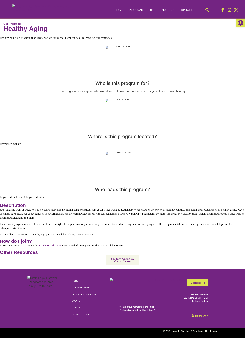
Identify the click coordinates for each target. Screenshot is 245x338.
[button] (137, 10)
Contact (77, 308)
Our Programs (12, 23)
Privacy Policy (80, 314)
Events (76, 301)
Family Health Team (50, 245)
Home (75, 281)
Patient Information (84, 294)
